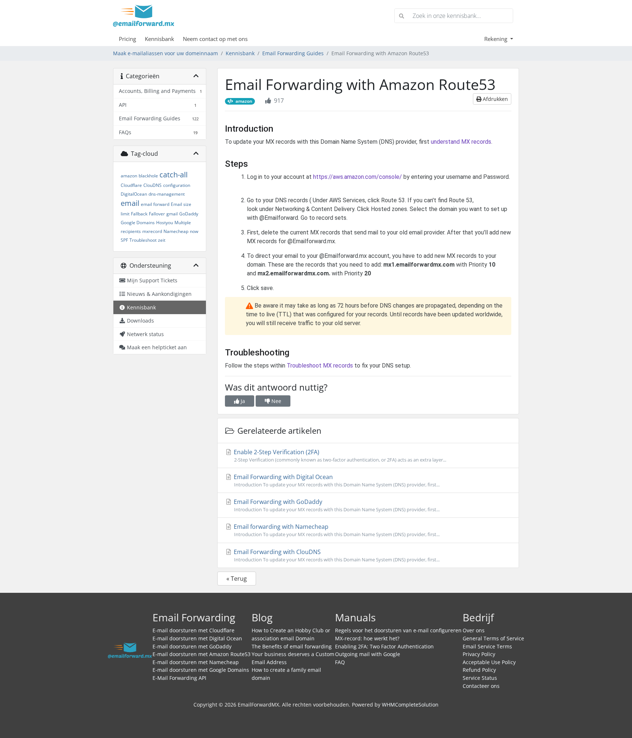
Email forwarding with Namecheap (336, 530)
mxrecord (152, 231)
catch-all (173, 175)
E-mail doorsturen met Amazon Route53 (202, 654)
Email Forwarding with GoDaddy (336, 505)
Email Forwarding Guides (293, 53)
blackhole (148, 176)
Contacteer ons (481, 685)
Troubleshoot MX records (320, 365)
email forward (155, 204)
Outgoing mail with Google (367, 654)
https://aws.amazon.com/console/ (357, 176)
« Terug (236, 579)
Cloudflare (131, 185)
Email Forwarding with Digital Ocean (336, 480)
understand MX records (461, 141)
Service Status (480, 677)
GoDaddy (188, 214)
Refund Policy (479, 669)
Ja (242, 401)
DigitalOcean (134, 194)
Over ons (474, 630)
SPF (124, 240)
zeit (161, 240)
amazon (129, 176)
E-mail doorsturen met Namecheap (196, 662)
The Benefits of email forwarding (292, 646)
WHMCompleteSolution (410, 704)
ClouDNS (152, 185)
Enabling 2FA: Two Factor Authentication (384, 646)
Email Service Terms (487, 646)
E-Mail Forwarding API (179, 677)
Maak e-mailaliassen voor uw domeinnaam (165, 53)
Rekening (496, 38)
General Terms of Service (493, 638)
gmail (172, 214)
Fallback (139, 214)
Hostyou (164, 222)
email (130, 203)
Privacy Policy (479, 654)
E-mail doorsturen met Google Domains (201, 669)
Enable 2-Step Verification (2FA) (339, 455)
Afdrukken (494, 98)
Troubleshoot (143, 240)
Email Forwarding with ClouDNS (336, 555)
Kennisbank (159, 38)
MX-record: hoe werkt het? (367, 638)
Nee (275, 401)
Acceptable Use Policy (489, 662)
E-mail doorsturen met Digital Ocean (197, 638)
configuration (176, 185)
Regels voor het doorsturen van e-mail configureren (398, 630)
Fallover (157, 214)
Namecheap (175, 231)
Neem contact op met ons (215, 38)
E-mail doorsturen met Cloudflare (193, 630)
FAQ (340, 662)
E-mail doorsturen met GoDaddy (192, 646)
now (194, 231)
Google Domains (138, 222)
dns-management (166, 194)
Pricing (127, 38)
